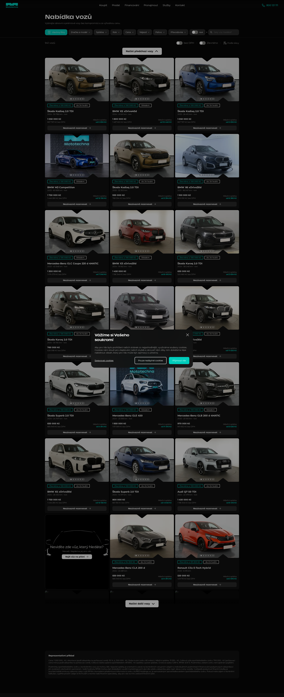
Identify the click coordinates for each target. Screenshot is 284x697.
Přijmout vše (179, 360)
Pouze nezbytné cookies (150, 360)
